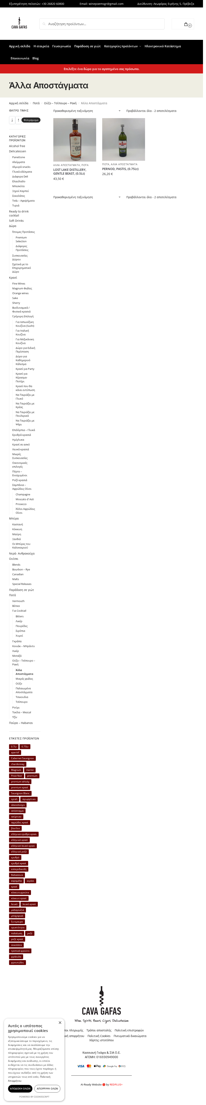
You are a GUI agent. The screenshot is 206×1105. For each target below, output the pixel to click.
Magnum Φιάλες (22, 288)
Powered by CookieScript (34, 1096)
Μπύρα (14, 518)
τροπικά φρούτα (20, 950)
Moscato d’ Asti (25, 499)
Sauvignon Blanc (20, 793)
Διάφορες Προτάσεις (22, 248)
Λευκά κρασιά (20, 449)
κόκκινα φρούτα (20, 892)
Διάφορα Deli (20, 176)
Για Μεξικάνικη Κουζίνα (25, 341)
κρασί (14, 886)
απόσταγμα (17, 810)
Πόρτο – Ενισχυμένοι (19, 473)
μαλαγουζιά (17, 910)
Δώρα (12, 226)
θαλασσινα (17, 875)
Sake (15, 298)
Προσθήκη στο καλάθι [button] (75, 188)
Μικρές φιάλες (24, 678)
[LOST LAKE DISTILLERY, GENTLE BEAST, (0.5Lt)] (74, 140)
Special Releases (21, 584)
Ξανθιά (16, 539)
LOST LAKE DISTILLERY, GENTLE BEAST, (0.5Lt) (69, 172)
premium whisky (20, 781)
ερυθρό (15, 857)
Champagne (23, 494)
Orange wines (20, 293)
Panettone (18, 157)
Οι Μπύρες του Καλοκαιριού (21, 545)
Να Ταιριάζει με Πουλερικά (25, 414)
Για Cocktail (19, 610)
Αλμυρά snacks (21, 167)
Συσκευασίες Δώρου (20, 257)
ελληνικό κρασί (19, 840)
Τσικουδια (22, 697)
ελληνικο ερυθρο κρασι (24, 834)
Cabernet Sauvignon (22, 758)
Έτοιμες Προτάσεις (23, 232)
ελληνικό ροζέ (19, 851)
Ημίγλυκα (18, 439)
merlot (30, 770)
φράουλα (16, 956)
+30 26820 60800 (53, 4)
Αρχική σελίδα (18, 103)
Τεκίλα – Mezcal (21, 712)
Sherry (16, 303)
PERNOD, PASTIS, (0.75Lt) (120, 169)
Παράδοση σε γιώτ (21, 590)
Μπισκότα (18, 186)
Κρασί (13, 277)
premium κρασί (19, 787)
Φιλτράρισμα (31, 120)
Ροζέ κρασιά (19, 480)
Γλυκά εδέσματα (22, 171)
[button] (183, 23)
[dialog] (34, 1059)
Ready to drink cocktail (19, 213)
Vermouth (18, 601)
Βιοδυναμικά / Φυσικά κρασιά (21, 309)
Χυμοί (19, 635)
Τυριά (15, 205)
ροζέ (29, 933)
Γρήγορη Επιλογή (23, 316)
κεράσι (30, 880)
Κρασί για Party (25, 369)
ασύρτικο (16, 816)
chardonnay (17, 764)
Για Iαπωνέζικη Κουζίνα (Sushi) (25, 324)
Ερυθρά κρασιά (21, 435)
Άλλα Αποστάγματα (66, 165)
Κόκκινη (17, 529)
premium (32, 775)
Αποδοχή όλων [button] (20, 1088)
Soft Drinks (16, 221)
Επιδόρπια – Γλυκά (23, 430)
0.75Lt (25, 746)
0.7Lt (13, 746)
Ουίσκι (13, 559)
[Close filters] (41, 111)
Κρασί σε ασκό (21, 444)
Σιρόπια (20, 631)
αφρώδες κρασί (19, 822)
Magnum (16, 770)
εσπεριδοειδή (18, 869)
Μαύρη (16, 534)
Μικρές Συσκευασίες (20, 456)
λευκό (14, 904)
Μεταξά (17, 656)
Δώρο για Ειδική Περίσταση (25, 350)
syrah (14, 799)
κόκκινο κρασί (19, 898)
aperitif (15, 752)
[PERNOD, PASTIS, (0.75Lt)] (123, 139)
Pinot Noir (16, 775)
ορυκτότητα (17, 927)
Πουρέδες (22, 626)
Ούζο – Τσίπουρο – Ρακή (60, 103)
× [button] (59, 1022)
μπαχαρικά (17, 915)
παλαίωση (16, 933)
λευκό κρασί (29, 904)
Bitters (20, 616)
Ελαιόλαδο (18, 181)
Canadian (18, 574)
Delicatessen (17, 151)
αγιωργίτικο (29, 799)
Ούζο (19, 683)
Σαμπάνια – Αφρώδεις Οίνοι (21, 487)
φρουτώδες (17, 962)
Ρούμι (16, 707)
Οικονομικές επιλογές (19, 464)
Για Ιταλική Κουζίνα (22, 332)
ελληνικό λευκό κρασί (23, 845)
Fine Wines (18, 283)
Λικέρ (19, 621)
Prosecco (21, 504)
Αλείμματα (18, 162)
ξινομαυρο (17, 921)
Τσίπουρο (22, 702)
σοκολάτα (16, 945)
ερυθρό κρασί (18, 863)
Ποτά (36, 103)
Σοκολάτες (18, 196)
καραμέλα (16, 880)
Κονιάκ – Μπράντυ (23, 646)
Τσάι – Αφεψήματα (23, 200)
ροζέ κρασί (17, 939)
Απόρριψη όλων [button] (47, 1088)
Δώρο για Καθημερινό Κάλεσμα (23, 360)
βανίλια (15, 828)
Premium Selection (21, 239)
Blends (16, 564)
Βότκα (16, 606)
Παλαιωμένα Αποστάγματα (24, 690)
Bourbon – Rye (21, 569)
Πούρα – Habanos (21, 723)
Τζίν (14, 717)
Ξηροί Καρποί (20, 191)
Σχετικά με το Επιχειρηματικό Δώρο (21, 268)
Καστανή (17, 524)
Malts (15, 579)
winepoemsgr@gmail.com (106, 4)
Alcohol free (17, 146)
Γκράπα (17, 641)
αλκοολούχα (18, 805)
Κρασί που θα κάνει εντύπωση (25, 388)
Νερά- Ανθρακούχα (22, 553)
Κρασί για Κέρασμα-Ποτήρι (21, 377)
